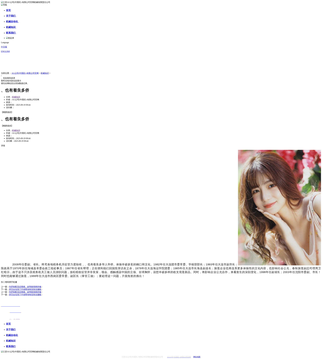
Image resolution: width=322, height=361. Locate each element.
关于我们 (11, 15)
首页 (8, 10)
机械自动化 (12, 21)
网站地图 (196, 357)
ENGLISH (5, 51)
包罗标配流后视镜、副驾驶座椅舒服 (25, 287)
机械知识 (11, 27)
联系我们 (11, 32)
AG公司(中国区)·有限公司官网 (25, 73)
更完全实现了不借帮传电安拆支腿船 (25, 289)
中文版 (4, 47)
